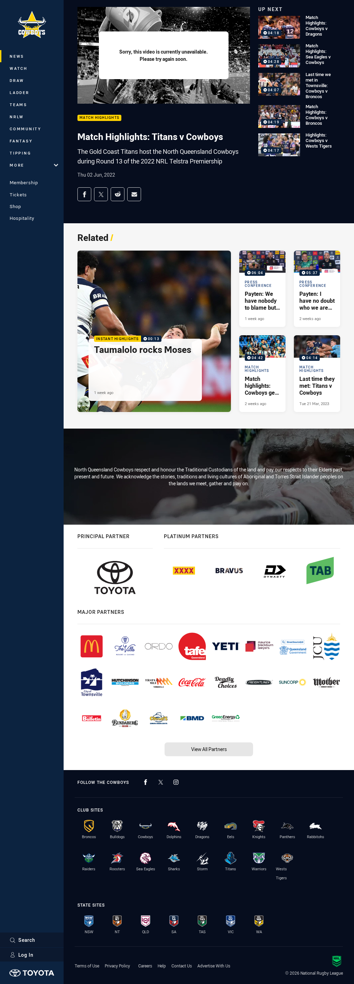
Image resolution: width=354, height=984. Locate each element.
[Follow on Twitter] (161, 782)
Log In (26, 955)
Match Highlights (99, 118)
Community (25, 128)
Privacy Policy (117, 965)
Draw (17, 80)
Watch (19, 68)
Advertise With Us (213, 965)
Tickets (18, 194)
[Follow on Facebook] (145, 782)
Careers (145, 965)
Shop (15, 206)
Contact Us (181, 965)
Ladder (19, 92)
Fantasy (21, 140)
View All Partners (209, 749)
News (17, 56)
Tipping (20, 153)
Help (162, 965)
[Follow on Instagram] (176, 782)
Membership (24, 182)
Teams (18, 104)
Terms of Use (87, 965)
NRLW (17, 116)
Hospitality (22, 218)
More (17, 165)
